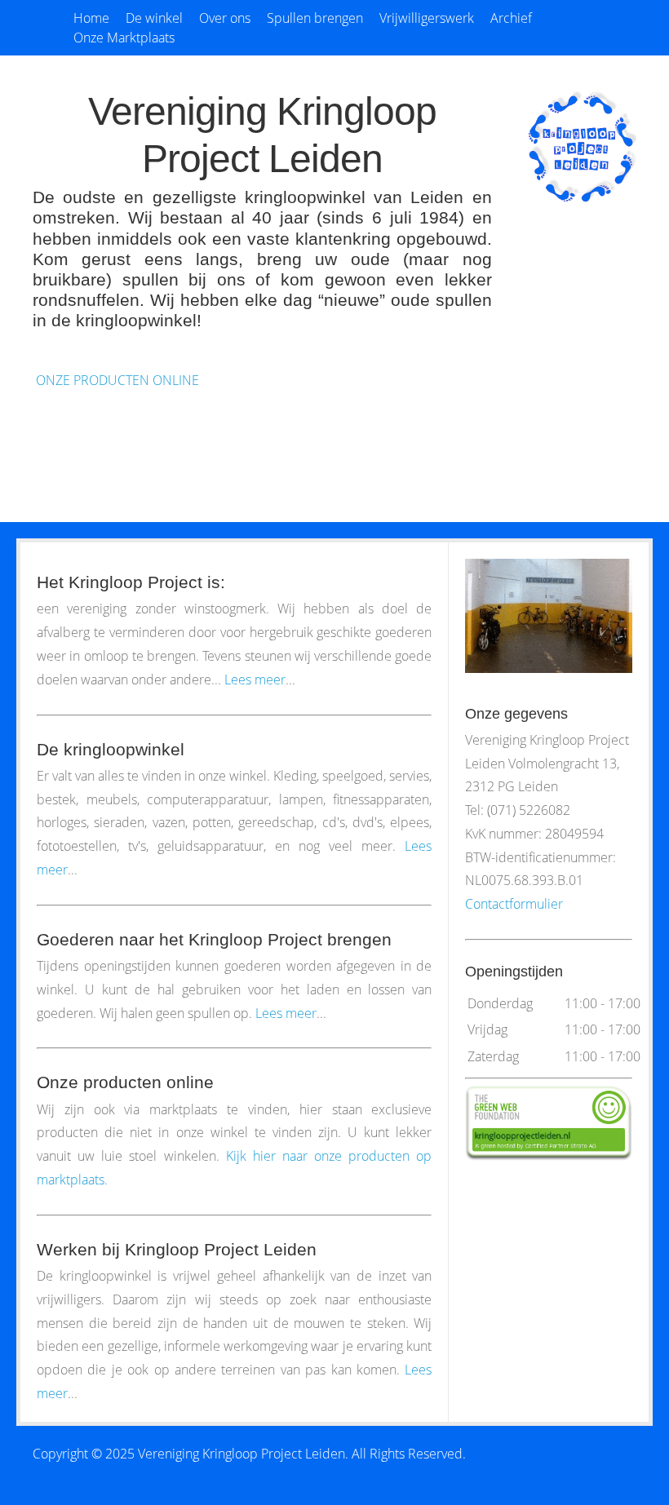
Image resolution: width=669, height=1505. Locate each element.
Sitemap (40, 1494)
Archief (511, 18)
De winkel (154, 18)
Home (91, 18)
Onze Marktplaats (124, 37)
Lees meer (255, 679)
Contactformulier (514, 904)
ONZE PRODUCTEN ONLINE (116, 380)
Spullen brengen (315, 18)
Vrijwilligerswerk (426, 18)
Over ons (224, 18)
